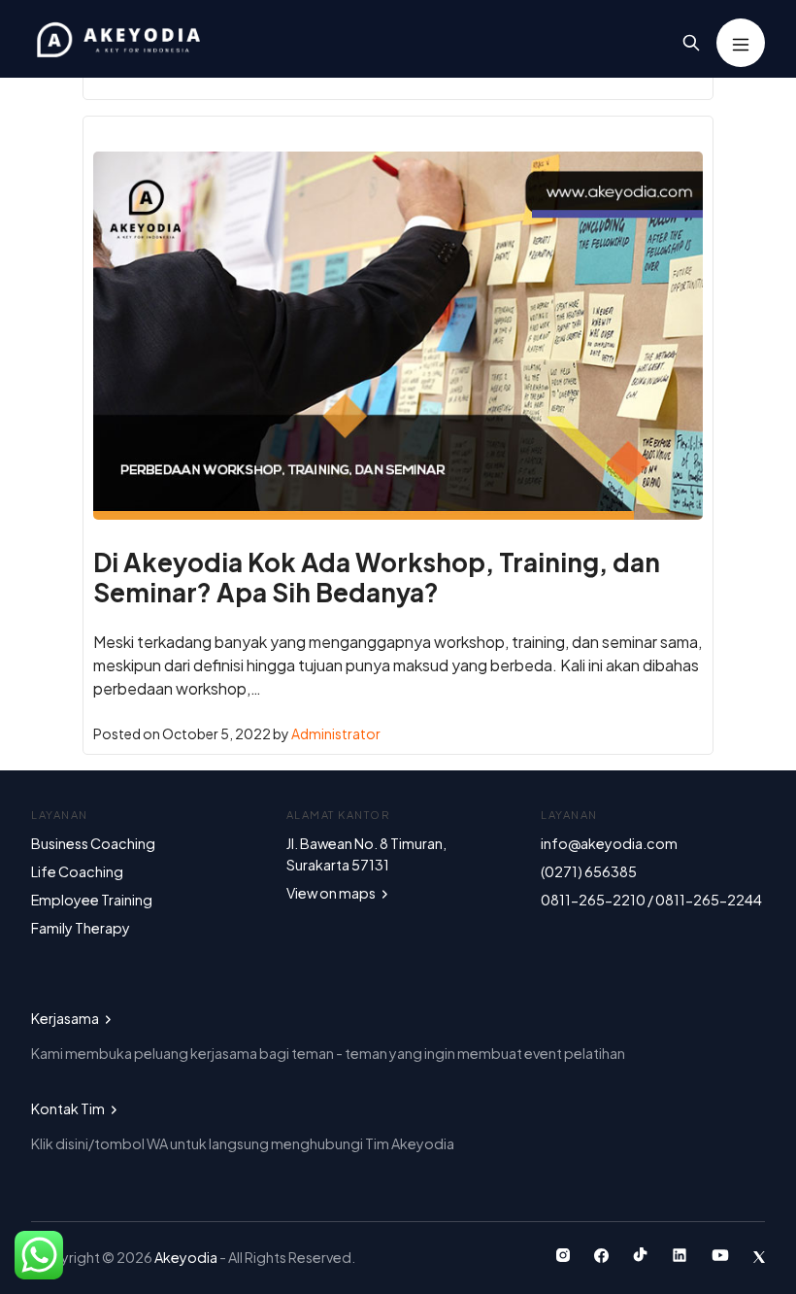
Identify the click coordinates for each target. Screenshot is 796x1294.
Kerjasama (66, 1018)
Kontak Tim (69, 1108)
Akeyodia (186, 1257)
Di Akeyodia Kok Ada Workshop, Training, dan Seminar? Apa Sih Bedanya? (376, 577)
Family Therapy (80, 927)
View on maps (332, 893)
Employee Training (91, 899)
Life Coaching (77, 871)
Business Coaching (93, 843)
